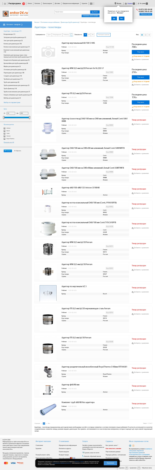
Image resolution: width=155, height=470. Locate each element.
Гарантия (84, 3)
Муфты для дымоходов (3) (12, 66)
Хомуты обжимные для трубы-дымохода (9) (18, 95)
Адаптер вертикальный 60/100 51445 (78, 43)
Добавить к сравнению (141, 59)
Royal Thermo (10, 138)
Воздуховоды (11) (9, 34)
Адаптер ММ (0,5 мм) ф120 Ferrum (77, 242)
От (4, 113)
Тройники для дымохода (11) (13, 79)
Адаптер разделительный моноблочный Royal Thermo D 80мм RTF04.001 (94, 367)
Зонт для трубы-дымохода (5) (13, 40)
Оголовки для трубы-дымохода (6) (15, 69)
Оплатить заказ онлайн (90, 16)
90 (92, 34)
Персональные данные (113, 452)
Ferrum (9, 136)
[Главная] (5, 3)
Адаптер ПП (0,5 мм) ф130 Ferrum (76, 338)
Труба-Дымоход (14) (10, 88)
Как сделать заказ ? (112, 445)
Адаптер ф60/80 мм (70, 385)
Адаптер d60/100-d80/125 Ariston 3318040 (81, 188)
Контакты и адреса (65, 448)
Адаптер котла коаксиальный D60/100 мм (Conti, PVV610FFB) (89, 203)
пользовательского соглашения (139, 454)
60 (89, 34)
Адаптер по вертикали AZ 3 (74, 286)
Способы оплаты (64, 458)
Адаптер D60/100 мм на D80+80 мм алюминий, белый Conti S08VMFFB (93, 148)
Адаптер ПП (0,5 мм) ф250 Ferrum (76, 93)
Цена (5, 109)
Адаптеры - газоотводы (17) (12, 31)
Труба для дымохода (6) (11, 82)
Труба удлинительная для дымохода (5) (16, 85)
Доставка (57, 3)
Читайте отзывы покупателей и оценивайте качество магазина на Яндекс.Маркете (93, 447)
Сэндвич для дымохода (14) (13, 76)
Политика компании (112, 458)
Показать (8, 150)
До (17, 113)
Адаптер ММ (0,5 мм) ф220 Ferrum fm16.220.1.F (83, 68)
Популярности (57, 34)
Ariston (8, 128)
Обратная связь (146, 14)
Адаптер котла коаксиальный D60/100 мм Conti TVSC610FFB (89, 223)
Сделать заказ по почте (91, 453)
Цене (49, 34)
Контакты (37, 3)
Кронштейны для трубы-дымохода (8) (16, 63)
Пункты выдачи (47, 3)
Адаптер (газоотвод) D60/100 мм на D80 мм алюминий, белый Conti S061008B (95, 120)
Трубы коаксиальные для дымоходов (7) (17, 92)
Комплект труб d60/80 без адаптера (78, 402)
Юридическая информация (71, 3)
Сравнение (133, 468)
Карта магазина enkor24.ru (44, 458)
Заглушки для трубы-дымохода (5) (15, 37)
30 (85, 34)
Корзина (130, 3)
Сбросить (18, 150)
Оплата (30, 3)
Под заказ (140, 52)
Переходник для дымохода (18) (14, 73)
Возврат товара (64, 455)
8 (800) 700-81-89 (145, 11)
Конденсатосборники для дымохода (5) (17, 60)
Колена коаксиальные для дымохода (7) (17, 47)
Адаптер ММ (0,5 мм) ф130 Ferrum (77, 264)
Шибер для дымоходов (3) (12, 98)
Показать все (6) (9, 142)
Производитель (9, 124)
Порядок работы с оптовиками (116, 455)
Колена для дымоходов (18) (13, 44)
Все (49, 423)
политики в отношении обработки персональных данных (140, 450)
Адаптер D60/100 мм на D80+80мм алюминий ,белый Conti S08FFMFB (93, 168)
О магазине (39, 445)
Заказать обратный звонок (92, 456)
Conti (8, 133)
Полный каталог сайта (43, 455)
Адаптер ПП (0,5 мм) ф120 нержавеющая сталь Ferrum (86, 309)
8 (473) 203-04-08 (145, 9)
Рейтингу (66, 34)
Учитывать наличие (103, 34)
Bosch (8, 130)
